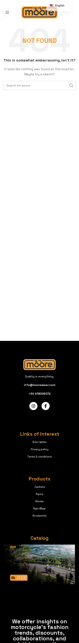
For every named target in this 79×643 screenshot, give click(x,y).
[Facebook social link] (29, 2)
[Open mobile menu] (7, 12)
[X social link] (34, 2)
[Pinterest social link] (39, 2)
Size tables (39, 442)
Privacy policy (39, 449)
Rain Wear (39, 508)
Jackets (39, 487)
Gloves (39, 501)
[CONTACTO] (71, 85)
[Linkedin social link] (44, 2)
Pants (39, 494)
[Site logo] (39, 12)
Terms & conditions (39, 456)
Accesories (39, 515)
